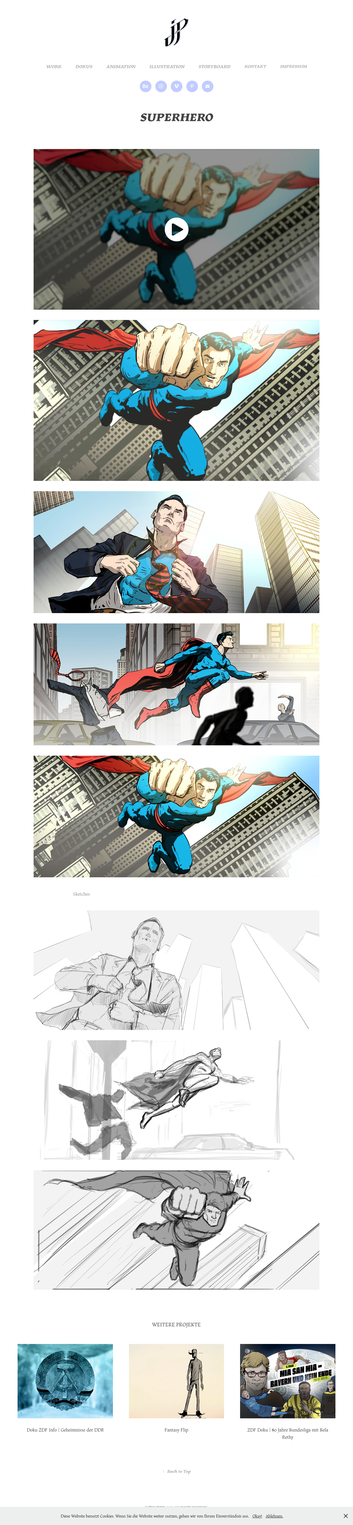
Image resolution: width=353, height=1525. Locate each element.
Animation (120, 66)
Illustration (167, 66)
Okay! (257, 1516)
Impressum (293, 66)
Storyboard (214, 66)
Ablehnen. (274, 1516)
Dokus (83, 66)
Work (54, 66)
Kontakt (255, 66)
